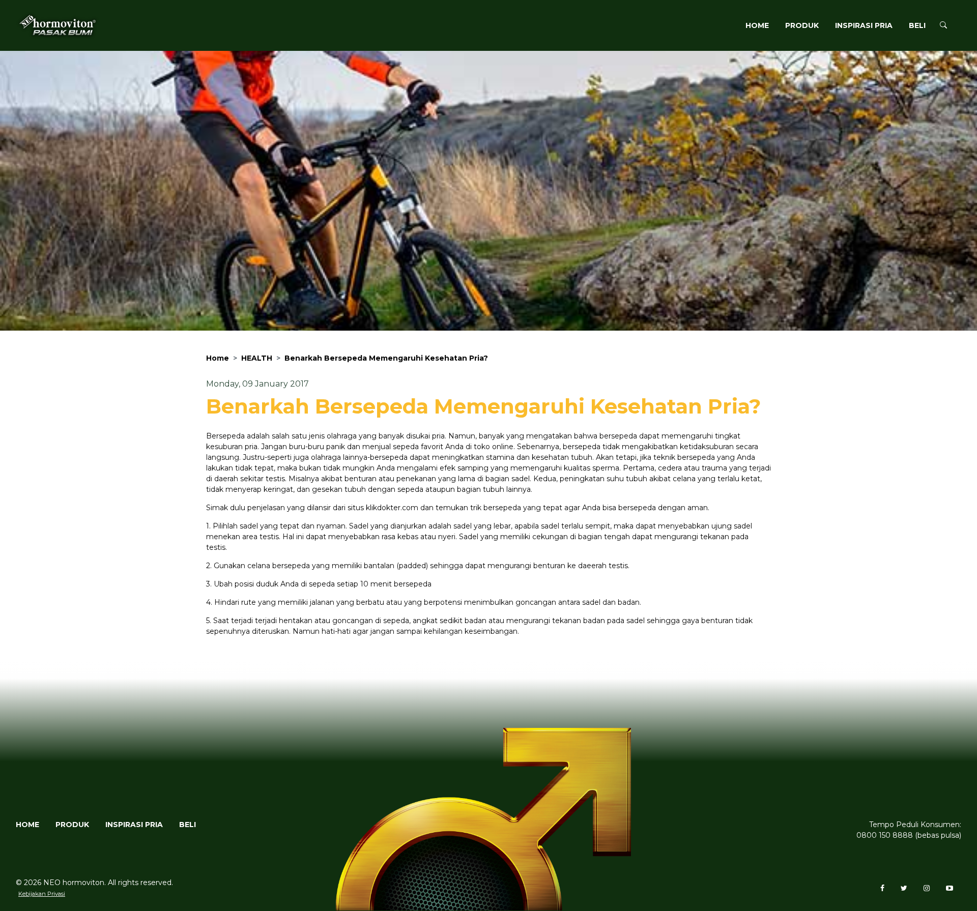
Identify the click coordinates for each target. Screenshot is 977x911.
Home (217, 358)
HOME (757, 25)
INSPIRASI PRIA (864, 25)
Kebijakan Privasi (41, 893)
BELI (917, 25)
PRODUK (802, 25)
